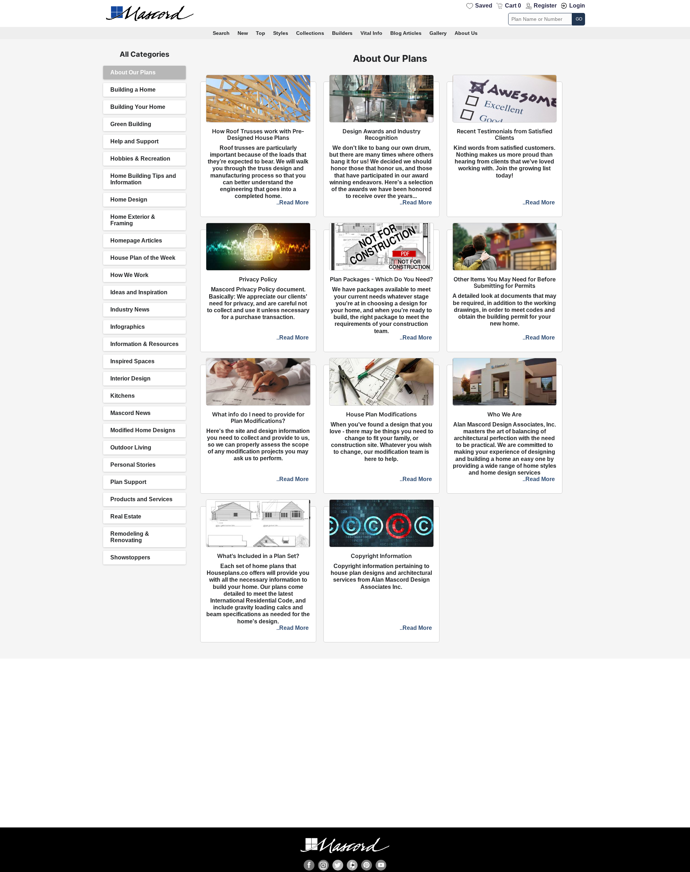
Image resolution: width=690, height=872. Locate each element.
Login (577, 6)
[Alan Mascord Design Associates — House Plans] (345, 13)
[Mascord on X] (337, 865)
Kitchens (122, 396)
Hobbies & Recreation (140, 159)
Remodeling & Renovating (129, 537)
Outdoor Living (130, 447)
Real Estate (125, 516)
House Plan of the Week (142, 258)
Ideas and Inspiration (138, 292)
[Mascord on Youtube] (381, 865)
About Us (466, 33)
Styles (280, 33)
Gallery (438, 33)
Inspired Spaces (132, 361)
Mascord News (130, 413)
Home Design (128, 200)
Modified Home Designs (142, 430)
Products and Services (141, 499)
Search (221, 33)
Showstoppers (130, 557)
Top (260, 33)
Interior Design (130, 378)
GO (579, 19)
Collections (310, 33)
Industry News (130, 309)
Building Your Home (137, 107)
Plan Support (128, 482)
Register (545, 6)
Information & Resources (144, 344)
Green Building (130, 124)
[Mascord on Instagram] (323, 865)
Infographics (127, 327)
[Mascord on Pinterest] (366, 865)
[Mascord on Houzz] (352, 865)
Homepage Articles (136, 240)
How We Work (129, 275)
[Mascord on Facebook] (309, 865)
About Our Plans (133, 72)
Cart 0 (513, 6)
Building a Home (133, 90)
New (243, 33)
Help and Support (134, 141)
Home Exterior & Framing (132, 220)
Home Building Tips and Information (143, 179)
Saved (483, 6)
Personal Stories (133, 465)
